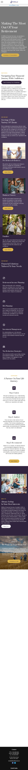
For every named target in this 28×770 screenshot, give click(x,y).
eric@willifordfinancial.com (14, 760)
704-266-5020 (15, 752)
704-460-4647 (15, 753)
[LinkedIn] (15, 763)
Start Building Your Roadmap (11, 82)
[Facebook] (13, 763)
